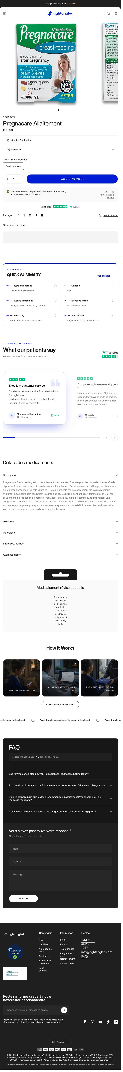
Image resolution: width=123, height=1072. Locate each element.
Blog (62, 939)
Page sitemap (43, 969)
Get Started (104, 276)
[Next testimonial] (114, 437)
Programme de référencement (67, 956)
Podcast (64, 944)
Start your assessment (60, 704)
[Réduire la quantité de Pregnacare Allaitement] (6, 179)
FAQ (37, 757)
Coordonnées (91, 1064)
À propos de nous (45, 950)
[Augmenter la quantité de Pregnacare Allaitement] (20, 179)
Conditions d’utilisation (58, 1064)
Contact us (44, 956)
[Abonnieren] (64, 1010)
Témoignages (67, 949)
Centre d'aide (67, 963)
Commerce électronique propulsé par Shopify (89, 1060)
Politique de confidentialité (39, 1064)
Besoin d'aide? (111, 215)
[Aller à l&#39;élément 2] (62, 110)
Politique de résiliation (106, 1064)
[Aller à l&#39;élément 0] (58, 110)
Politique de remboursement (17, 1064)
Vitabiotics (9, 116)
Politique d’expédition (77, 1064)
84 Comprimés (13, 166)
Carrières (43, 944)
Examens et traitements (45, 962)
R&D (41, 939)
